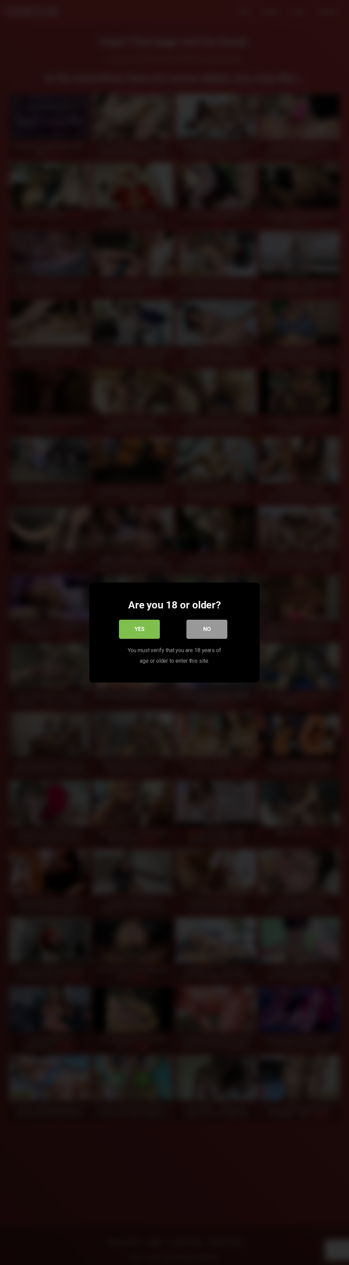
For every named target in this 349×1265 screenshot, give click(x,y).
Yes (140, 629)
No (207, 629)
